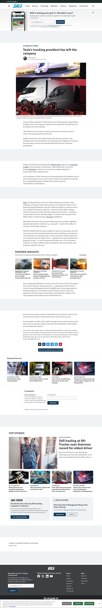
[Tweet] (56, 344)
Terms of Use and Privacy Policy (54, 25)
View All (72, 514)
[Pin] (60, 344)
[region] (51, 603)
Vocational (55, 377)
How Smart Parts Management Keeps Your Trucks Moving (60, 275)
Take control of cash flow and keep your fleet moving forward (78, 276)
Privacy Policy (45, 26)
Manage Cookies (67, 603)
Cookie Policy (12, 606)
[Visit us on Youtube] (51, 576)
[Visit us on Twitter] (42, 576)
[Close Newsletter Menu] (93, 12)
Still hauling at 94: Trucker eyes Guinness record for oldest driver (75, 444)
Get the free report (20, 517)
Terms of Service (53, 26)
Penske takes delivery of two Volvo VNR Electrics (38, 380)
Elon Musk (32, 169)
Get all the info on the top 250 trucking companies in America (26, 505)
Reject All (78, 603)
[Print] (39, 344)
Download (60, 514)
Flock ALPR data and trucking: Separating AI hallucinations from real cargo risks (61, 489)
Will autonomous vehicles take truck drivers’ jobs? (40, 488)
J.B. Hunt (49, 217)
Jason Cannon (32, 57)
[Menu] (9, 6)
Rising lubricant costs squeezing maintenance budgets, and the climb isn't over (18, 489)
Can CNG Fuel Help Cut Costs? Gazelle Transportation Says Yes (23, 276)
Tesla (25, 202)
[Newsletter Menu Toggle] (93, 6)
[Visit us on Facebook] (38, 576)
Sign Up (12, 590)
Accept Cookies (89, 603)
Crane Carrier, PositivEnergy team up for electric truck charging (61, 381)
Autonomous (34, 485)
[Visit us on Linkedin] (47, 576)
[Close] (99, 603)
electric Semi (55, 165)
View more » (83, 255)
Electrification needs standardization (13, 380)
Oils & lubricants (14, 485)
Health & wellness (65, 437)
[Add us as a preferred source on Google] (43, 344)
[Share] (48, 344)
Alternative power (30, 46)
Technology (55, 485)
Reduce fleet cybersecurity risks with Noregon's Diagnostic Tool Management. (84, 381)
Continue (53, 403)
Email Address (51, 394)
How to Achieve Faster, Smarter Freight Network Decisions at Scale (41, 276)
